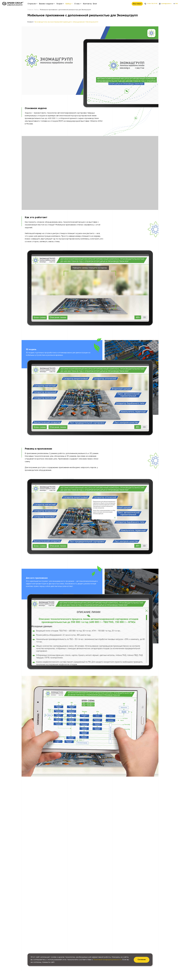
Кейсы (36, 9)
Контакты (87, 4)
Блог (95, 4)
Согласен (142, 959)
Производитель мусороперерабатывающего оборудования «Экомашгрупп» (66, 22)
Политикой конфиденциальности (107, 960)
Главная (30, 9)
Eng (176, 3)
